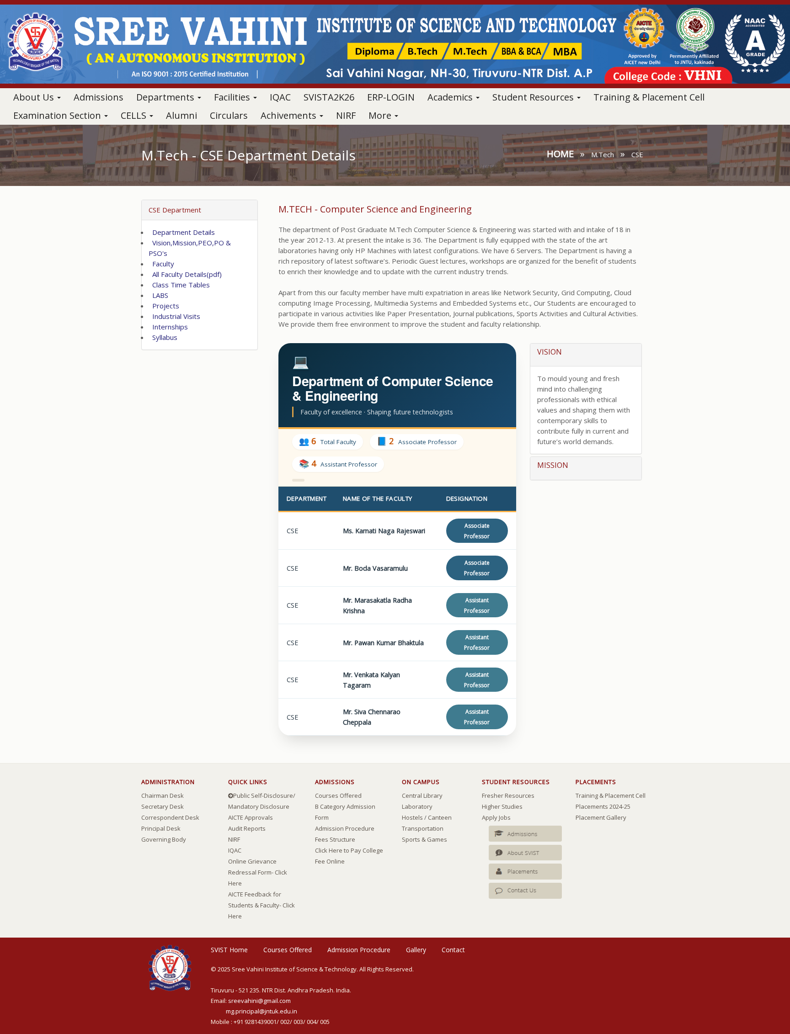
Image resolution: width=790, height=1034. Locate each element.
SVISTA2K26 (329, 97)
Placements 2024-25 (603, 806)
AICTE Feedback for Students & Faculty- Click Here (261, 905)
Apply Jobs (496, 817)
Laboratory (417, 806)
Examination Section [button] (58, 115)
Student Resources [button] (534, 97)
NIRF (346, 115)
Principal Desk (161, 828)
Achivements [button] (290, 115)
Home (560, 154)
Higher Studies (502, 806)
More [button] (381, 115)
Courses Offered (338, 795)
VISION (549, 352)
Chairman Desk (162, 795)
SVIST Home (229, 949)
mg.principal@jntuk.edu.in (261, 1011)
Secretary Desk (162, 806)
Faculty (161, 263)
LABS (158, 295)
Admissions (98, 97)
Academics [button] (451, 97)
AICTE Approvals (250, 817)
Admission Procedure (344, 828)
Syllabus (163, 337)
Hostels (412, 817)
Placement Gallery (601, 817)
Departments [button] (166, 97)
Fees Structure (335, 839)
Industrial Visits (174, 316)
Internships (168, 326)
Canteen (440, 817)
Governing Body (163, 839)
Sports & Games (424, 839)
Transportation (422, 828)
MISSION (552, 465)
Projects (164, 305)
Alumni (181, 115)
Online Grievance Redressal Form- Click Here (257, 872)
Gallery (416, 949)
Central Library (422, 795)
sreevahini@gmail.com (259, 1001)
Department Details (182, 232)
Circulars (229, 115)
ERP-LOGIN (391, 97)
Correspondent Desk (170, 817)
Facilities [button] (233, 97)
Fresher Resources (508, 795)
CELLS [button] (135, 115)
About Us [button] (34, 97)
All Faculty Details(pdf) (185, 274)
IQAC (280, 97)
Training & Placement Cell (649, 97)
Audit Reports (247, 828)
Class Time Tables (179, 284)
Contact (453, 949)
